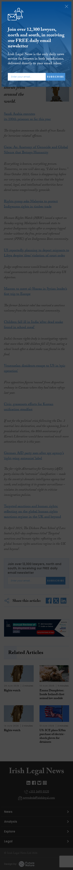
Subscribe (55, 76)
